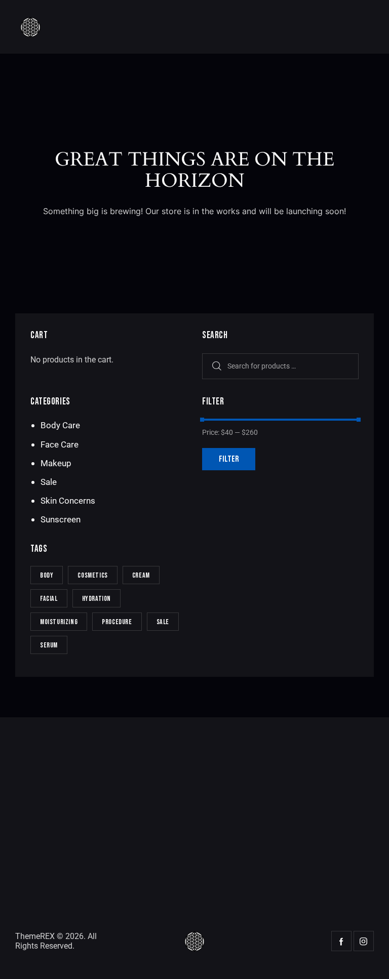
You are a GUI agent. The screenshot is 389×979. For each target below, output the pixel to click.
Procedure (117, 622)
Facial (49, 598)
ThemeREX (35, 936)
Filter (229, 459)
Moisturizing (58, 622)
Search (215, 366)
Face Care (60, 444)
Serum (49, 645)
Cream (141, 575)
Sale (49, 482)
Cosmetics (92, 575)
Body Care (60, 425)
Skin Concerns (68, 501)
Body (46, 575)
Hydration (96, 598)
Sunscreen (61, 519)
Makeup (56, 463)
